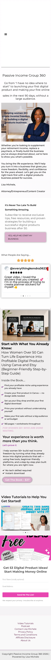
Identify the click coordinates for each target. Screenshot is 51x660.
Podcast (25, 626)
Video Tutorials (25, 623)
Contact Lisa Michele (25, 629)
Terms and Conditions (25, 634)
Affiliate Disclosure (25, 637)
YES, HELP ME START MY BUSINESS (20, 237)
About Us (25, 640)
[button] (6, 34)
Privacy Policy (25, 632)
